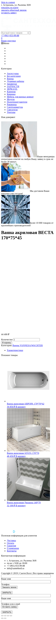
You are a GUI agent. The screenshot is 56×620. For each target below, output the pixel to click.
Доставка (11, 540)
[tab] (31, 350)
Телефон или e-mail (10, 604)
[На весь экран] (8, 615)
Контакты (12, 551)
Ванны (10, 78)
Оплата (10, 543)
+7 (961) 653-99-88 (10, 35)
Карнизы (11, 91)
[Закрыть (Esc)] (2, 615)
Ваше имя (6, 579)
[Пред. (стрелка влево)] (2, 618)
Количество (7, 339)
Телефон (5, 584)
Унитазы (11, 112)
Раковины (12, 104)
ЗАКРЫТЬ (6, 593)
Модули (11, 99)
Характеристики (15, 350)
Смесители (12, 109)
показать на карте (9, 7)
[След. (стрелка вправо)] (5, 618)
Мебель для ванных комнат (20, 97)
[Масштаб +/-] (11, 615)
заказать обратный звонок (14, 10)
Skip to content (8, 2)
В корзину (6, 343)
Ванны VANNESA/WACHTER (27, 345)
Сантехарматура (15, 107)
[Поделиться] (5, 615)
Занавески (12, 84)
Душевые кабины (15, 81)
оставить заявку (9, 12)
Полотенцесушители (17, 102)
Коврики (11, 94)
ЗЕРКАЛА (12, 89)
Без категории (14, 76)
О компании (13, 548)
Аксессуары (13, 73)
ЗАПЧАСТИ (13, 86)
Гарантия (11, 545)
